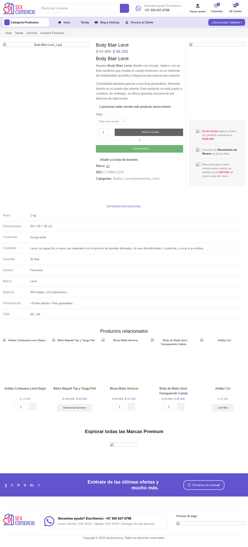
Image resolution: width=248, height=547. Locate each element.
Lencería (31, 32)
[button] (198, 8)
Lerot (155, 178)
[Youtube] (32, 485)
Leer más (223, 407)
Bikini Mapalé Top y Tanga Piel (74, 388)
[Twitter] (12, 485)
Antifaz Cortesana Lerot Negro (25, 388)
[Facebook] (6, 485)
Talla (99, 114)
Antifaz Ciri (222, 388)
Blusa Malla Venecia (124, 388)
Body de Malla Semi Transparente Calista (173, 391)
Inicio (8, 32)
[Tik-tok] (25, 485)
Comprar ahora (141, 148)
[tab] (124, 206)
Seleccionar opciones (74, 407)
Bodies (118, 178)
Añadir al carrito (150, 132)
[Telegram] (38, 485)
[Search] (124, 8)
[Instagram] (18, 485)
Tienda (19, 32)
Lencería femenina (52, 32)
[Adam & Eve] (124, 451)
